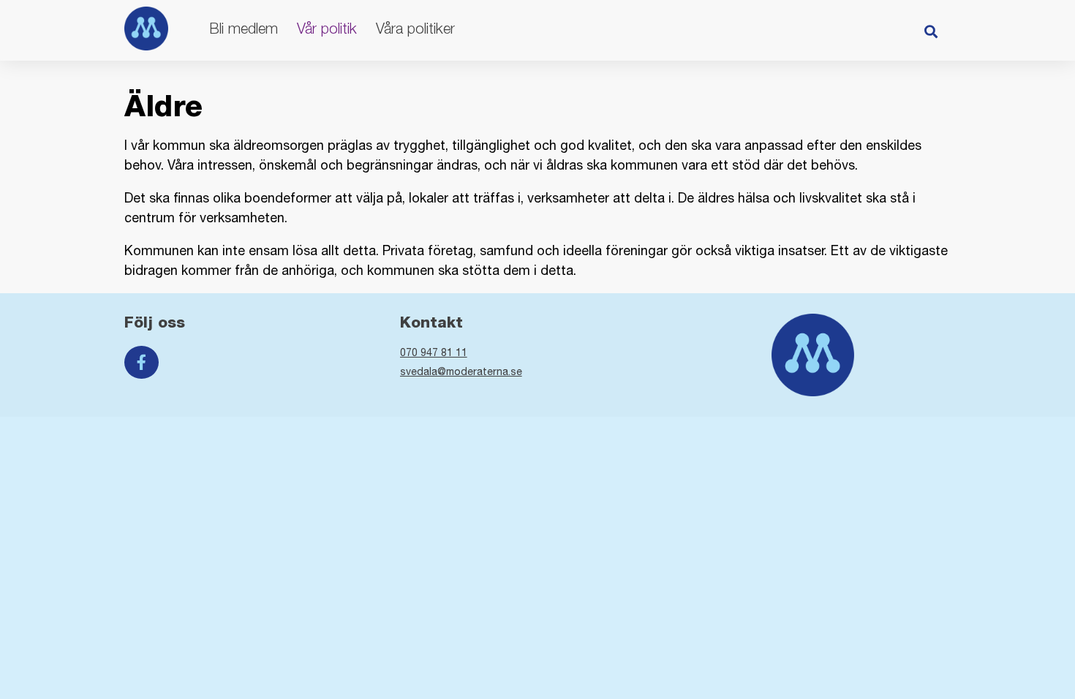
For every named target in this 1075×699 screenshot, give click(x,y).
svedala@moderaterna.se (461, 371)
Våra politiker (415, 28)
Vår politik (327, 28)
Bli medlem (243, 28)
